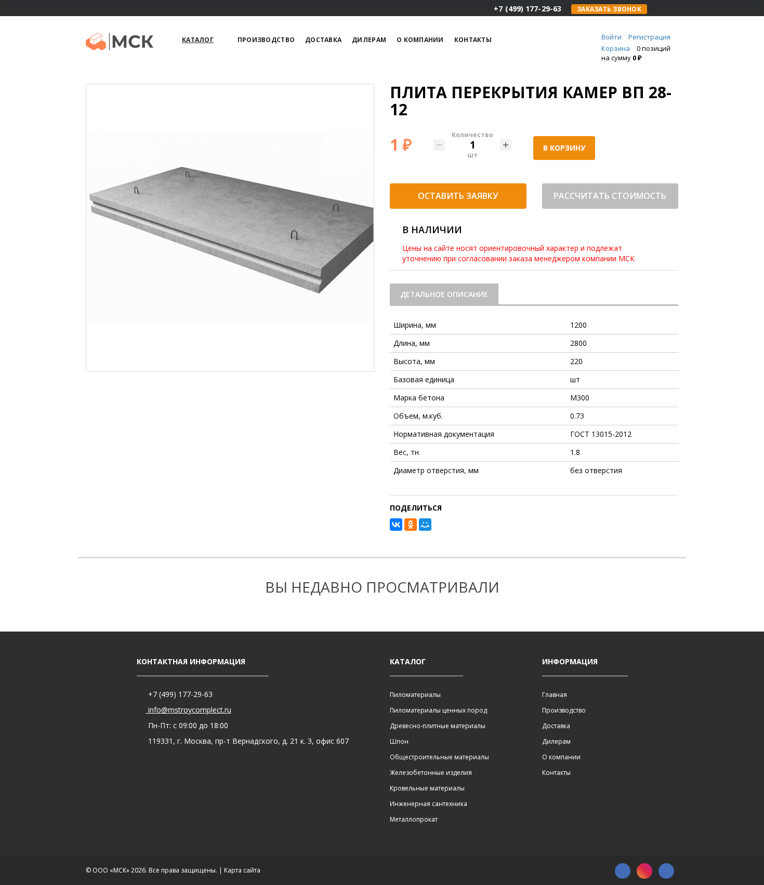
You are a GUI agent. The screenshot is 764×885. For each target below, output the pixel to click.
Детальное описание (444, 294)
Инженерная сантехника (428, 803)
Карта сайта (242, 870)
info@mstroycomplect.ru (188, 710)
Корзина (615, 48)
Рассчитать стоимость (610, 196)
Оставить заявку (458, 196)
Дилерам (556, 741)
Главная (554, 694)
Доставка (556, 725)
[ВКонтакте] (396, 524)
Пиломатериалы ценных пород (438, 710)
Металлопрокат (414, 819)
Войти (611, 37)
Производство (564, 710)
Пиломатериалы (415, 694)
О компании (561, 757)
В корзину (564, 148)
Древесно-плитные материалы (437, 725)
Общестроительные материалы (439, 757)
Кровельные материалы (427, 788)
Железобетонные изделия (431, 772)
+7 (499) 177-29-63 (179, 694)
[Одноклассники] (410, 524)
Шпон (399, 741)
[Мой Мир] (425, 524)
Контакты (556, 772)
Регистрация (649, 37)
